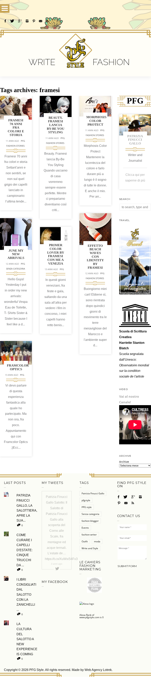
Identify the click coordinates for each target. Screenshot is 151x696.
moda (97, 541)
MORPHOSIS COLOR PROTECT (96, 120)
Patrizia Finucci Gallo (135, 139)
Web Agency (93, 669)
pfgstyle (86, 500)
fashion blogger (90, 521)
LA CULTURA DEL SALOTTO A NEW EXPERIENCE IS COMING (25, 639)
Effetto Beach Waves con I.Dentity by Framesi (95, 257)
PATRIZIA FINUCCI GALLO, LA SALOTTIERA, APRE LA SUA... (25, 508)
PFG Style (36, 669)
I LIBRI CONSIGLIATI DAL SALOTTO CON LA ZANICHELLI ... (25, 594)
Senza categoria (15, 268)
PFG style (87, 507)
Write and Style (90, 548)
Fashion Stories (15, 145)
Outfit (85, 541)
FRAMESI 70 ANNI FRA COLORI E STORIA (16, 127)
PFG (23, 140)
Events (85, 527)
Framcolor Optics (18, 367)
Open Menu (4, 8)
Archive (124, 461)
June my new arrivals (15, 254)
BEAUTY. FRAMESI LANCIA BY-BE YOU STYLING (55, 125)
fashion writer (89, 534)
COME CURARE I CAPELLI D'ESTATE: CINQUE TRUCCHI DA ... (24, 550)
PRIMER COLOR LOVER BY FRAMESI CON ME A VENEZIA (55, 254)
